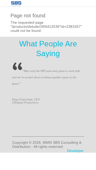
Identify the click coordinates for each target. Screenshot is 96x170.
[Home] (16, 2)
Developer (75, 151)
